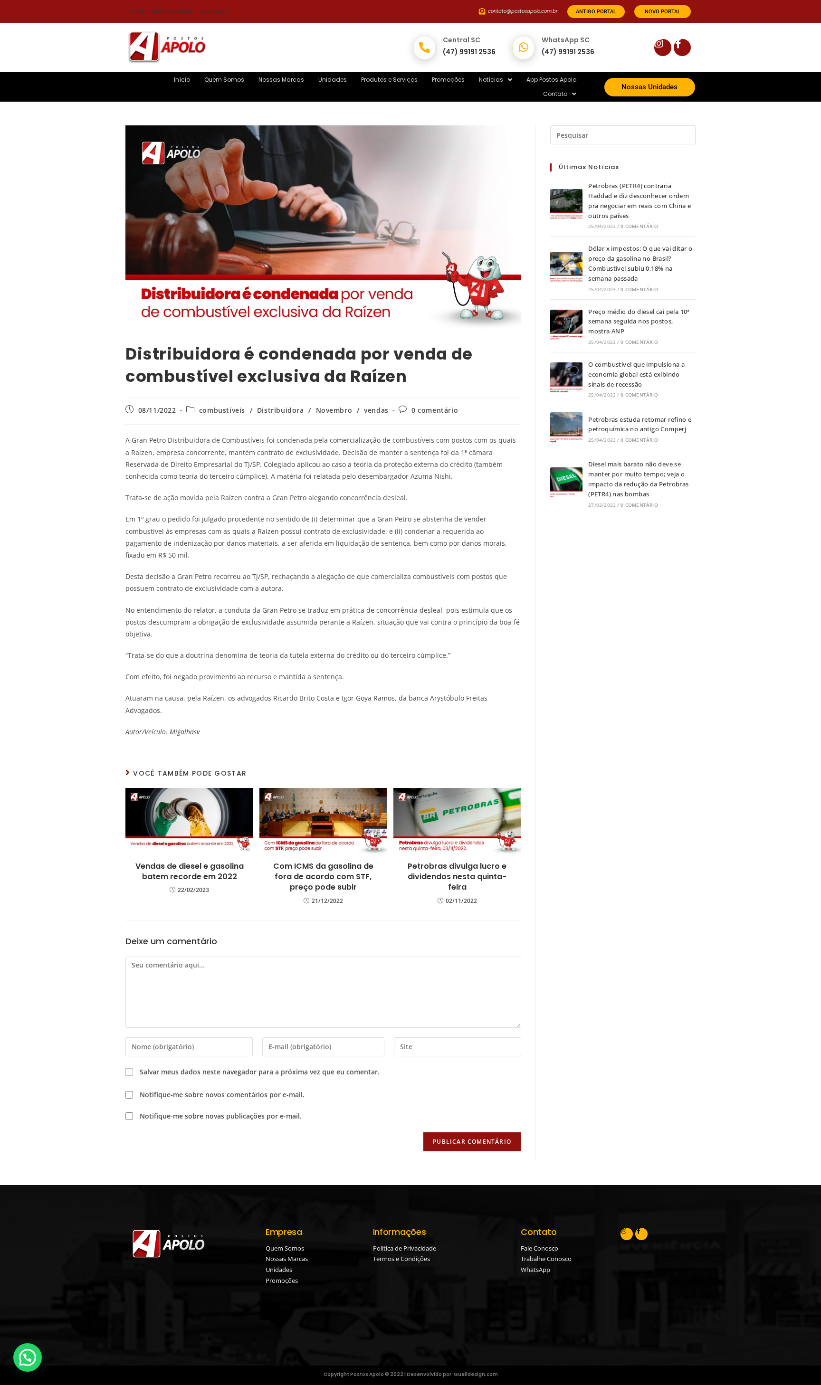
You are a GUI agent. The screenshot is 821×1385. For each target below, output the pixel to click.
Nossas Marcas (281, 80)
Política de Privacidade (161, 11)
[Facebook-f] (682, 47)
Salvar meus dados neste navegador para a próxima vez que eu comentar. (260, 1071)
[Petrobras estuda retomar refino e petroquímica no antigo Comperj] (566, 428)
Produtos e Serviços (389, 80)
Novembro (334, 410)
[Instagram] (662, 47)
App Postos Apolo (551, 80)
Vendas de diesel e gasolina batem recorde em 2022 (189, 871)
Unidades (332, 80)
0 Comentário (639, 226)
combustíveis (222, 410)
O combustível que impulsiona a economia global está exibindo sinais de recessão (636, 374)
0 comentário (434, 410)
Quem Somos (224, 80)
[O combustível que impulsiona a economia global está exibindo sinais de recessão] (566, 378)
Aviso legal (214, 11)
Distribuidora (280, 410)
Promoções (448, 80)
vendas (376, 410)
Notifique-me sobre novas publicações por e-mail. (221, 1115)
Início (182, 80)
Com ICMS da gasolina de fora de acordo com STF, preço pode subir (323, 877)
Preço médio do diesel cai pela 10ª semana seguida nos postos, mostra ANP (639, 321)
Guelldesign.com (476, 1374)
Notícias (491, 80)
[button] (495, 80)
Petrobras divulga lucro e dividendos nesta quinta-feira (457, 877)
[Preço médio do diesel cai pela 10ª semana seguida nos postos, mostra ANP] (566, 326)
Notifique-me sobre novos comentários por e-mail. (222, 1094)
